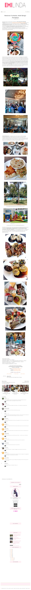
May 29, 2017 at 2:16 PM (7, 419)
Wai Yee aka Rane (7, 408)
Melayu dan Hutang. (16, 545)
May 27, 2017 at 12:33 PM (7, 404)
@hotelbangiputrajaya (17, 370)
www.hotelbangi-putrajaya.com (16, 368)
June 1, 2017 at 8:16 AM (7, 448)
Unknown (6, 452)
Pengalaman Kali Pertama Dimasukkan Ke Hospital (17, 538)
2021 (11, 552)
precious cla (6, 447)
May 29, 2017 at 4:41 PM (7, 429)
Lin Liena (6, 403)
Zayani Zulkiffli (7, 457)
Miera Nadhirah (7, 433)
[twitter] (27, 11)
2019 (11, 554)
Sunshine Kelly (7, 442)
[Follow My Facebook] (15, 504)
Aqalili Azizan (6, 428)
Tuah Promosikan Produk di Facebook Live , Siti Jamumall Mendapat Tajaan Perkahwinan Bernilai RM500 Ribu (15, 542)
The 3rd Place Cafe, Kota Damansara (15, 393)
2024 (11, 549)
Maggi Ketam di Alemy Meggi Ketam (24, 393)
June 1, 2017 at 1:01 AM (7, 443)
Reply (5, 406)
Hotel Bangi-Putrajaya (17, 369)
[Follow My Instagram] (15, 506)
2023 (11, 550)
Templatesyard (16, 588)
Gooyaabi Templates (26, 588)
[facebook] (25, 11)
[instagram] (28, 11)
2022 (11, 551)
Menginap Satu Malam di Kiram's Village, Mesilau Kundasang (17, 535)
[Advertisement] (15, 517)
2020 (11, 553)
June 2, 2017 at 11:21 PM (7, 458)
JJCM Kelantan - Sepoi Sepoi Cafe (6, 393)
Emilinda (9, 588)
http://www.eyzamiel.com (17, 133)
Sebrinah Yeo (6, 418)
